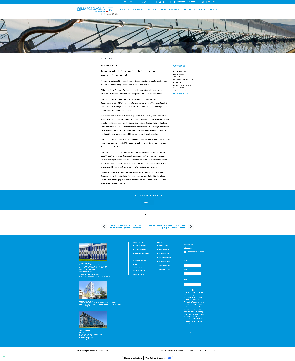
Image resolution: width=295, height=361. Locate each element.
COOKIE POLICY (103, 351)
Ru (214, 2)
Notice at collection (133, 358)
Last (185, 269)
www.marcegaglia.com (141, 2)
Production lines (140, 246)
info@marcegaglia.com (86, 337)
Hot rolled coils (164, 249)
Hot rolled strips (164, 265)
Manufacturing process (142, 253)
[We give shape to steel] (94, 9)
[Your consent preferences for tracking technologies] (4, 357)
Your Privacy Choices (155, 358)
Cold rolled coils (164, 253)
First (185, 261)
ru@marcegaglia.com (180, 93)
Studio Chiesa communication (209, 351)
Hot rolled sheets (165, 257)
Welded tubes (163, 246)
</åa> (140, 271)
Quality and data (140, 249)
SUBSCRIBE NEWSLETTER (186, 2)
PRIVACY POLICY (92, 351)
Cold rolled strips (164, 269)
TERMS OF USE (81, 351)
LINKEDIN (189, 248)
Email (186, 279)
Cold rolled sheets (165, 261)
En (209, 2)
